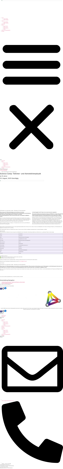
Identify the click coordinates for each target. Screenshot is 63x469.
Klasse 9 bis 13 (5, 28)
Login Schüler (5, 18)
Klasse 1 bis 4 (5, 26)
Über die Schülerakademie (6, 30)
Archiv (4, 29)
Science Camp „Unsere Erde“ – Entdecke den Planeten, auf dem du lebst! (13, 282)
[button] (31, 96)
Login (3, 17)
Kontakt (3, 31)
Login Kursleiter (5, 19)
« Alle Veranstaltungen (3, 170)
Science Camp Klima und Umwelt (7, 283)
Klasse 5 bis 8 (5, 27)
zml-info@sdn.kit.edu (22, 261)
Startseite (3, 160)
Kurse (2, 161)
